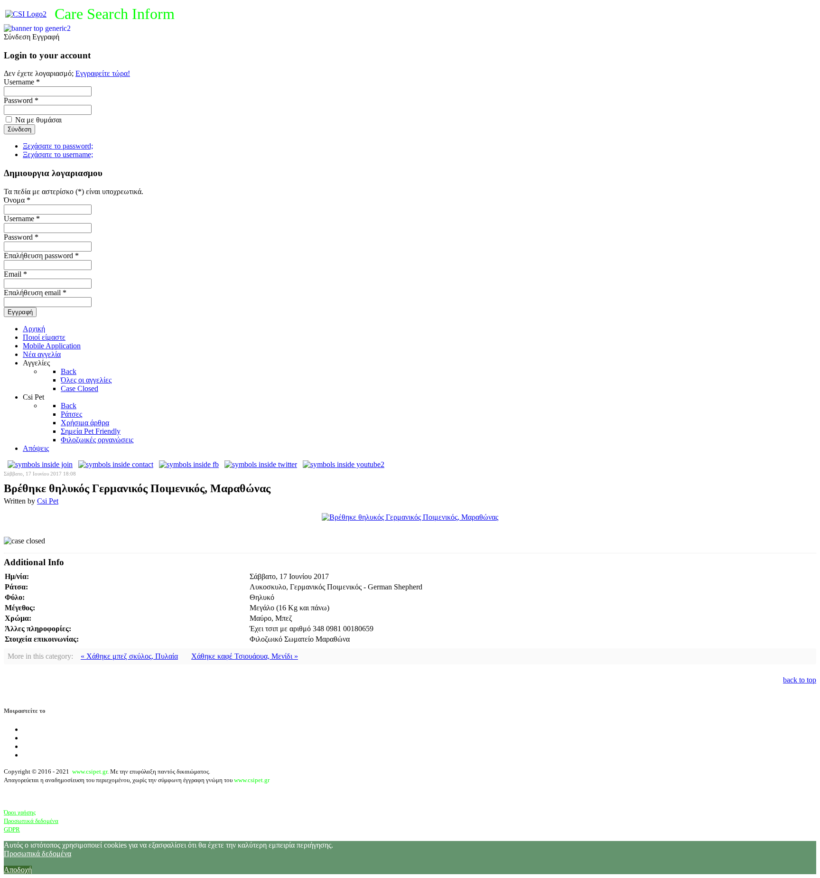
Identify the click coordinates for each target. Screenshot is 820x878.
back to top (799, 680)
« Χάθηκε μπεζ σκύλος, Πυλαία (129, 656)
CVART (41, 796)
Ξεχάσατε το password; (58, 146)
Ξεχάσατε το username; (58, 154)
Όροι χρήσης (20, 812)
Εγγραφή (20, 312)
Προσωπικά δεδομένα (31, 820)
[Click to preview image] (410, 517)
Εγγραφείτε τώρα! (102, 73)
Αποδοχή (18, 870)
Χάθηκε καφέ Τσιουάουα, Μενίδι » (244, 656)
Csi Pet (47, 501)
